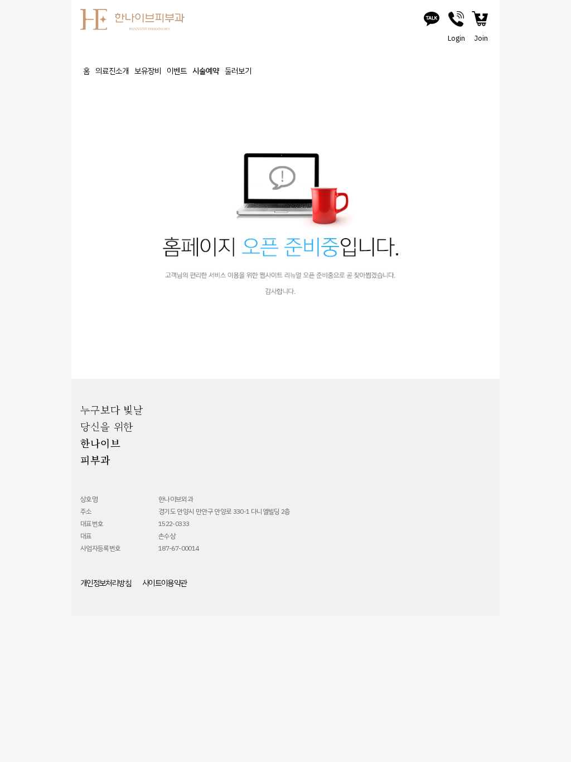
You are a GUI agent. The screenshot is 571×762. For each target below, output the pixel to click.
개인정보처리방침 (105, 583)
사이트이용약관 (164, 583)
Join (481, 38)
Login (456, 38)
